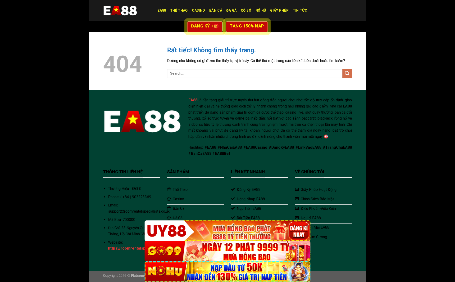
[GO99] (227, 251)
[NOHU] (227, 271)
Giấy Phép (279, 11)
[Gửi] (347, 73)
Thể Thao (179, 11)
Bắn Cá (215, 11)
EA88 (162, 11)
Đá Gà (231, 11)
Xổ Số (246, 11)
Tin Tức (300, 11)
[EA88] (126, 10)
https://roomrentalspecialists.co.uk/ (140, 248)
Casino (198, 11)
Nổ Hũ (260, 11)
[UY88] (227, 230)
